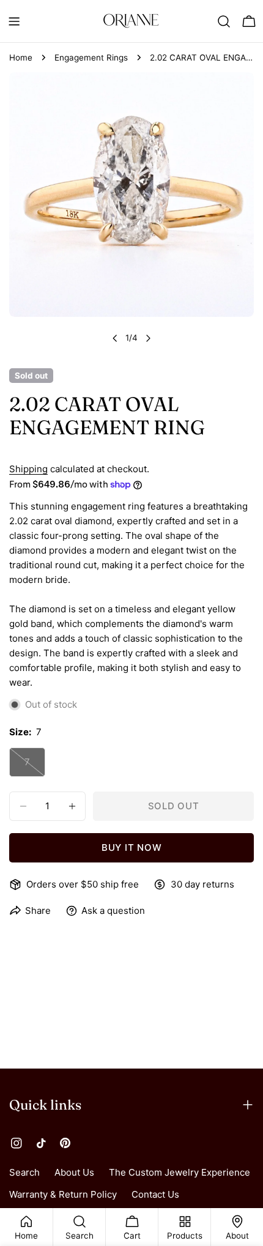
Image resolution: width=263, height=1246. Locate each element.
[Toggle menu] (14, 21)
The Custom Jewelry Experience (179, 1172)
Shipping (28, 469)
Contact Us (155, 1194)
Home (20, 57)
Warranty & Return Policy (63, 1194)
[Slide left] (115, 338)
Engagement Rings (91, 57)
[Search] (224, 21)
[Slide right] (148, 338)
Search (24, 1172)
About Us (74, 1172)
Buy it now (132, 847)
